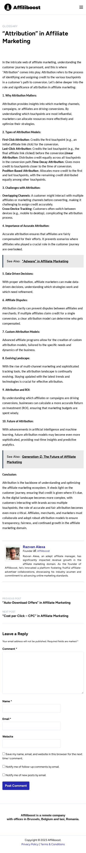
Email (6, 719)
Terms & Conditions (52, 844)
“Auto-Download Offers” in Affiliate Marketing (36, 603)
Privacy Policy (29, 844)
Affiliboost (43, 550)
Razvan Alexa (34, 547)
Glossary (10, 26)
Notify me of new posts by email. (26, 775)
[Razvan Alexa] (13, 560)
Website (7, 736)
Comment (9, 649)
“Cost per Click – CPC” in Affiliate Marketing (35, 616)
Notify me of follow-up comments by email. (32, 767)
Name (7, 701)
